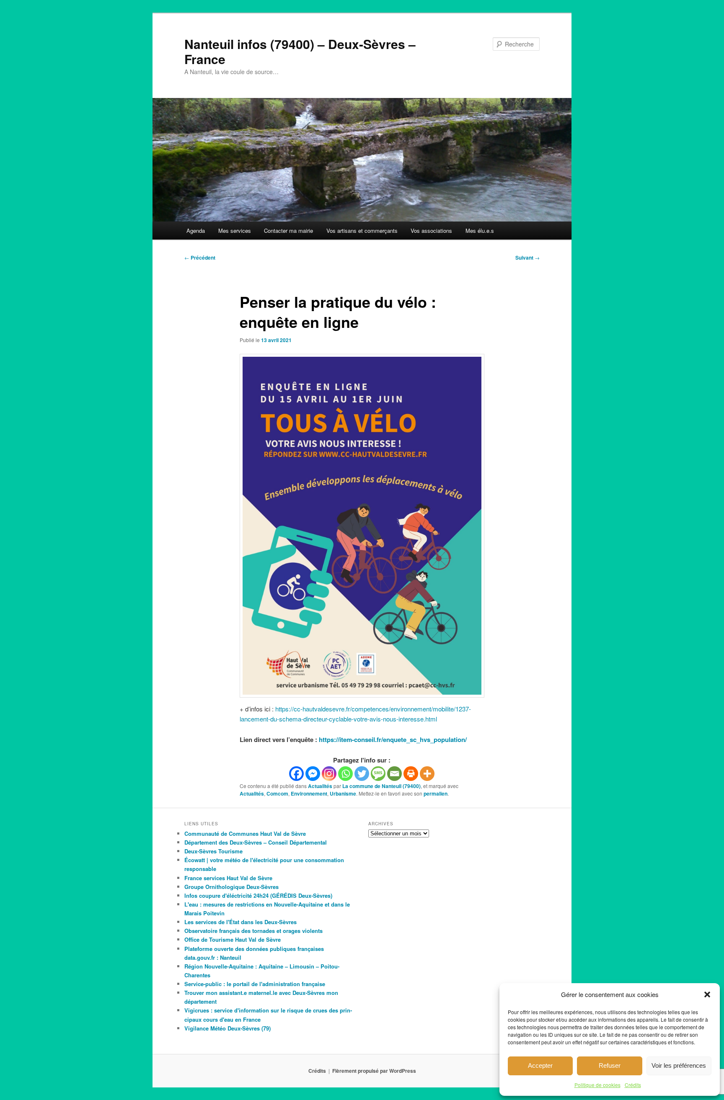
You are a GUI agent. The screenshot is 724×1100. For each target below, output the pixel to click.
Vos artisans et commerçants (362, 230)
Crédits (633, 1084)
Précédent (199, 257)
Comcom (277, 793)
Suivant (527, 257)
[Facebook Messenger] (312, 773)
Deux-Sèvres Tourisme (213, 851)
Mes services (234, 230)
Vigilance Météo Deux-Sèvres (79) (227, 1028)
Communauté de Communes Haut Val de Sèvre (245, 833)
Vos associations (431, 230)
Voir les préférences (679, 1065)
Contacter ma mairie (288, 230)
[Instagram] (329, 773)
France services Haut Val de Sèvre (228, 878)
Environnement (309, 793)
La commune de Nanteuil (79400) (381, 786)
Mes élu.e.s (479, 230)
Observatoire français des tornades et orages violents (253, 931)
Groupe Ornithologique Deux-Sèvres (231, 887)
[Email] (394, 773)
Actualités (320, 786)
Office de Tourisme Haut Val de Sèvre (232, 939)
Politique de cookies (597, 1084)
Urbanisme (343, 793)
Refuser (610, 1065)
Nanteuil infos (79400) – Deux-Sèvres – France (300, 51)
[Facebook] (296, 773)
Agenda (195, 230)
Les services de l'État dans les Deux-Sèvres (240, 922)
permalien (435, 793)
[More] (427, 773)
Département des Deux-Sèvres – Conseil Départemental (255, 842)
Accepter (540, 1065)
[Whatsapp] (345, 773)
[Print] (410, 773)
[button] (707, 994)
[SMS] (378, 773)
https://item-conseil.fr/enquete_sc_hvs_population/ (393, 739)
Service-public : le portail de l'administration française (254, 984)
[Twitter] (361, 773)
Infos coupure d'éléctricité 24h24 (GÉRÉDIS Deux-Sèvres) (258, 895)
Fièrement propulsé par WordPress (374, 1070)
